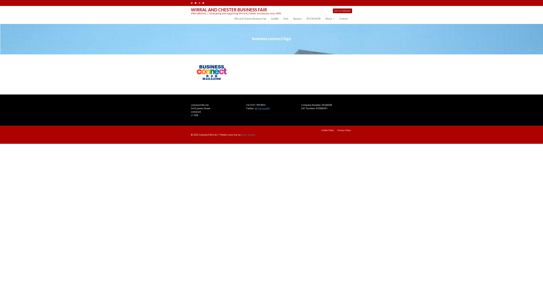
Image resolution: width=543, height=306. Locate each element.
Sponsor (297, 18)
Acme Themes (248, 134)
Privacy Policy (344, 130)
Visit (285, 18)
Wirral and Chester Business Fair (229, 9)
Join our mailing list (342, 10)
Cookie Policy (327, 130)
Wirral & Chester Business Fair (250, 18)
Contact (343, 18)
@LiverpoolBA (262, 108)
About (328, 18)
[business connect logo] (212, 72)
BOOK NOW (314, 18)
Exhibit (275, 18)
